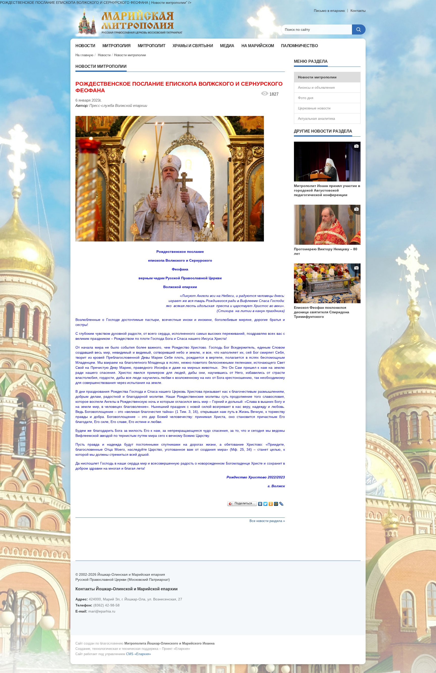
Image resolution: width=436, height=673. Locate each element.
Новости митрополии (130, 55)
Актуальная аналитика (316, 118)
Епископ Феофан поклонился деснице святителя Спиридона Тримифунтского (321, 312)
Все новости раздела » (267, 521)
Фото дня (305, 98)
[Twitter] (265, 503)
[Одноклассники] (271, 503)
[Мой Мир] (276, 503)
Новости (104, 55)
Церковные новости (314, 108)
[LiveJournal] (281, 503)
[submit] (359, 29)
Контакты (358, 10)
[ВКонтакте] (260, 503)
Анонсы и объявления (316, 87)
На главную (84, 55)
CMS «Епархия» (138, 654)
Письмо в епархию (329, 10)
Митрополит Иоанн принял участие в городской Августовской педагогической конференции (327, 190)
